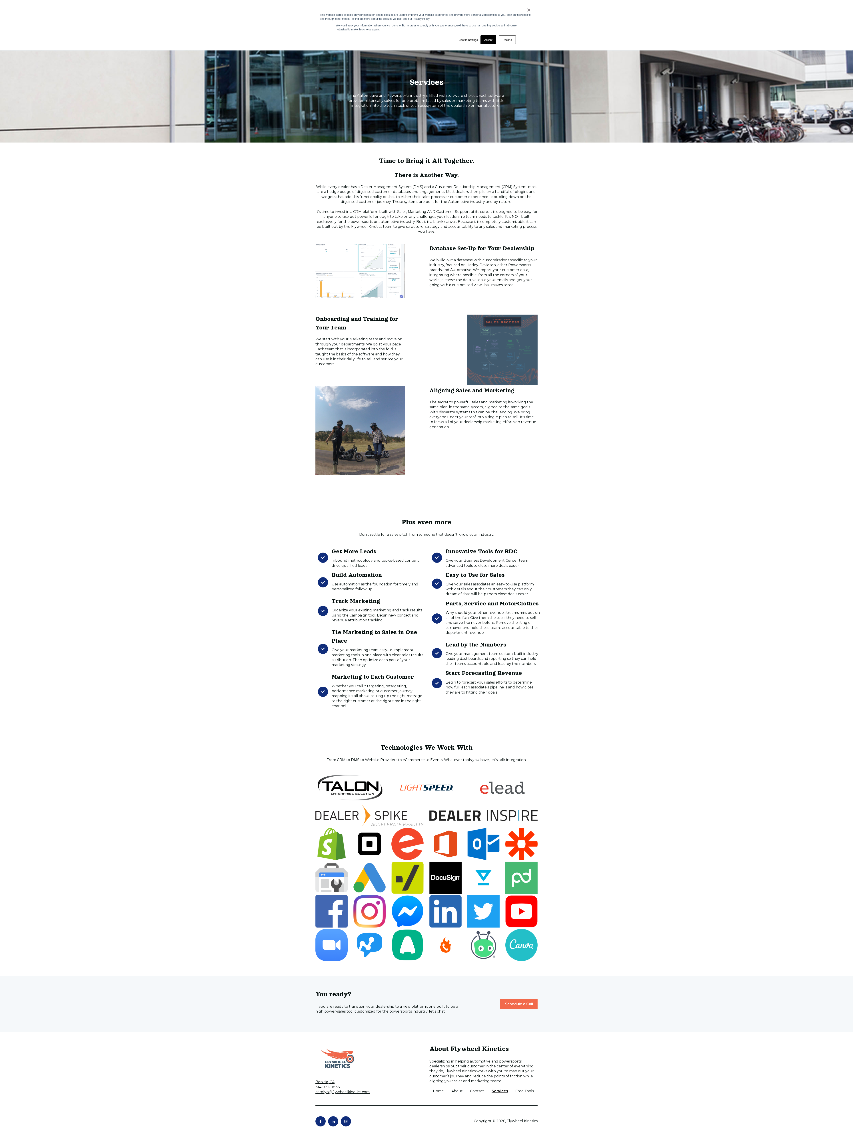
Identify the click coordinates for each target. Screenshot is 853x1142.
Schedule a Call (519, 1004)
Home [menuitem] (438, 1091)
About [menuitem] (457, 1091)
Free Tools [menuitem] (524, 1091)
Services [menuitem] (500, 1091)
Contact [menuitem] (477, 1091)
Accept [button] (488, 40)
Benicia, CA (325, 1082)
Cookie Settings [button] (468, 40)
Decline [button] (507, 40)
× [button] (528, 8)
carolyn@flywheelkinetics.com (342, 1092)
